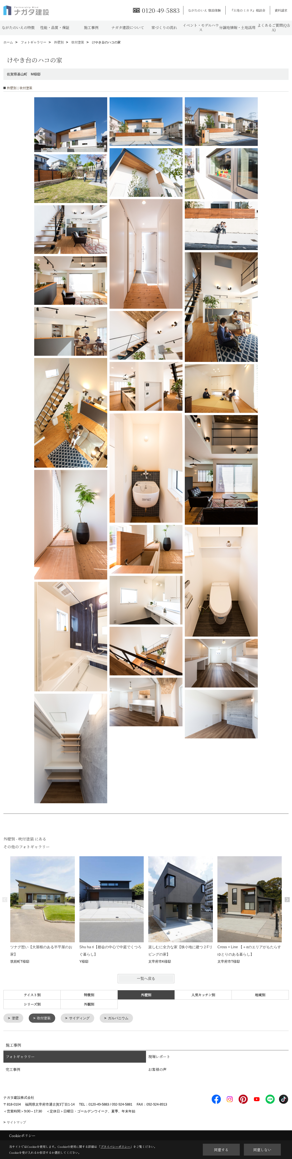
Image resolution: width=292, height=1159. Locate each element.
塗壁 (15, 1018)
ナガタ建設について (127, 27)
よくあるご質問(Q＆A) (273, 27)
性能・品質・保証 (54, 27)
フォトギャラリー (20, 1056)
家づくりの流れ (164, 27)
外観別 (89, 1004)
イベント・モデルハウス (201, 27)
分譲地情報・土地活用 (237, 27)
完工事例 (13, 1069)
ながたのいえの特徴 (18, 27)
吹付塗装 (44, 1018)
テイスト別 (32, 994)
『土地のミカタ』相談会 (247, 10)
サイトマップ (16, 1122)
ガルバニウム (118, 1018)
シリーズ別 (32, 1004)
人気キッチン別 (203, 994)
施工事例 (91, 27)
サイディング (79, 1018)
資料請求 (281, 10)
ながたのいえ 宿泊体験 (204, 10)
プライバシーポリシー (115, 1146)
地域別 (260, 994)
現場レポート (159, 1056)
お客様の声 (157, 1069)
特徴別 (89, 994)
